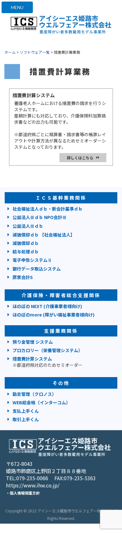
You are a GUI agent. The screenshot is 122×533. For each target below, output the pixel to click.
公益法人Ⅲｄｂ (28, 226)
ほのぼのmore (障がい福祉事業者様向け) (53, 314)
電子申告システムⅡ (32, 260)
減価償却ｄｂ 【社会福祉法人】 (44, 235)
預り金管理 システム (33, 342)
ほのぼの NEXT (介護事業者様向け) (47, 306)
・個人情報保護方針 (23, 493)
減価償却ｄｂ (26, 243)
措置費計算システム (48, 362)
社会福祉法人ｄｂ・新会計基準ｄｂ (48, 209)
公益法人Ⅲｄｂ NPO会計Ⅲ (40, 217)
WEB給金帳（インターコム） (41, 402)
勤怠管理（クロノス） (34, 394)
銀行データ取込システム (37, 269)
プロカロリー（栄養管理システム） (48, 350)
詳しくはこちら (80, 157)
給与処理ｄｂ (26, 251)
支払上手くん (26, 411)
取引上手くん (26, 419)
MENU (17, 7)
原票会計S (23, 277)
